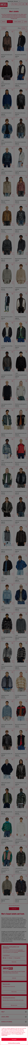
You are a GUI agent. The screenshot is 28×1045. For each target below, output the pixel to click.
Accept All (14, 1039)
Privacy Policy (18, 1033)
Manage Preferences (5, 1033)
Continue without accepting (14, 1043)
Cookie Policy (4, 1035)
